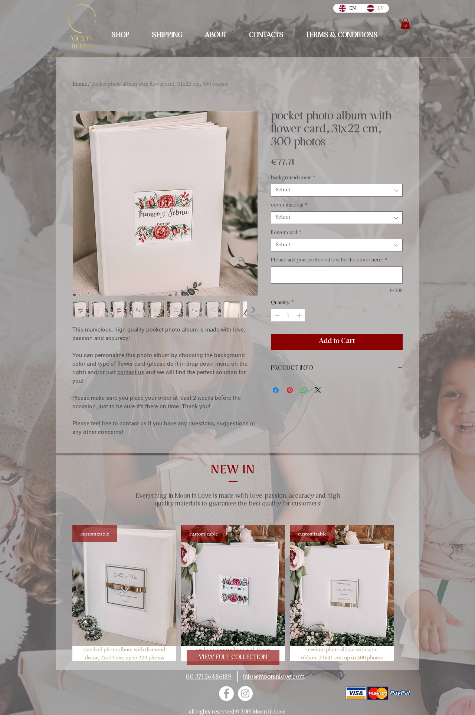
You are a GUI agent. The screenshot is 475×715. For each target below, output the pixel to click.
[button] (405, 23)
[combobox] (337, 190)
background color (293, 177)
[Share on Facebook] (275, 390)
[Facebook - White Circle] (226, 693)
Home (79, 84)
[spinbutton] (288, 315)
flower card (286, 232)
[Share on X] (318, 390)
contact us (130, 372)
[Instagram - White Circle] (245, 693)
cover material (289, 205)
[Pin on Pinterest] (289, 390)
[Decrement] (276, 315)
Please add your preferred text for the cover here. (329, 260)
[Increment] (299, 315)
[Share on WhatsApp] (303, 390)
